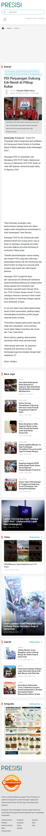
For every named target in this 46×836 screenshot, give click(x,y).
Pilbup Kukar (9, 74)
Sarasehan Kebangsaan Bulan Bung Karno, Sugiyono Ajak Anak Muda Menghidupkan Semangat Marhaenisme (29, 386)
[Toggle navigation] (4, 19)
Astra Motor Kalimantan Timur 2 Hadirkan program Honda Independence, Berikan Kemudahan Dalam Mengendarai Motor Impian (30, 689)
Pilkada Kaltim (36, 74)
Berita (9, 28)
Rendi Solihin (34, 71)
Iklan (33, 823)
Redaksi (4, 823)
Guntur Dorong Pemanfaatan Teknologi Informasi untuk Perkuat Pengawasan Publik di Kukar (29, 407)
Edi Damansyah (23, 71)
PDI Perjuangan (10, 71)
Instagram (20, 823)
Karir (33, 825)
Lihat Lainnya (36, 537)
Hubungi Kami (6, 831)
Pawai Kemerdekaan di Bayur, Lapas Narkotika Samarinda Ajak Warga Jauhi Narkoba (30, 671)
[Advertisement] (23, 197)
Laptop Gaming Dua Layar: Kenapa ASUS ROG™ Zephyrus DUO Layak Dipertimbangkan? (20, 521)
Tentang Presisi (6, 820)
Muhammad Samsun (22, 74)
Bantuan (35, 820)
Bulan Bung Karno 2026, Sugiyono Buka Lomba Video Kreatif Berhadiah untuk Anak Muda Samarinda (28, 428)
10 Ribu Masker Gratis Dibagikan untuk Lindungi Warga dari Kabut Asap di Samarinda (22, 626)
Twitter (19, 825)
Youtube (19, 828)
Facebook (20, 820)
